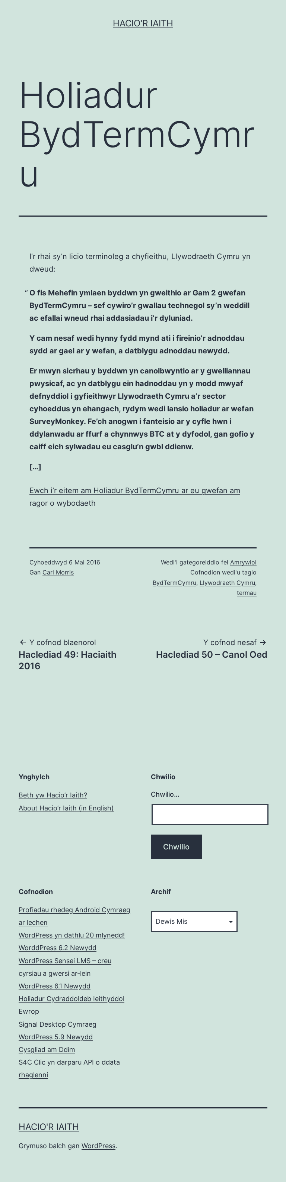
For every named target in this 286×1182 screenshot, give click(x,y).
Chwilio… (165, 794)
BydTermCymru (174, 582)
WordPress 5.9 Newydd (56, 1037)
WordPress (98, 1146)
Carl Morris (58, 572)
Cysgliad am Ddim (47, 1049)
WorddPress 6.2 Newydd (57, 948)
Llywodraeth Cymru (227, 582)
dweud (41, 269)
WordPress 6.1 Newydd (54, 986)
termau (247, 592)
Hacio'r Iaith (143, 23)
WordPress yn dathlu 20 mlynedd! (72, 935)
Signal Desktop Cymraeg (57, 1024)
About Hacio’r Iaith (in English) (66, 808)
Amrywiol (243, 562)
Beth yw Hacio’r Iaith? (53, 795)
